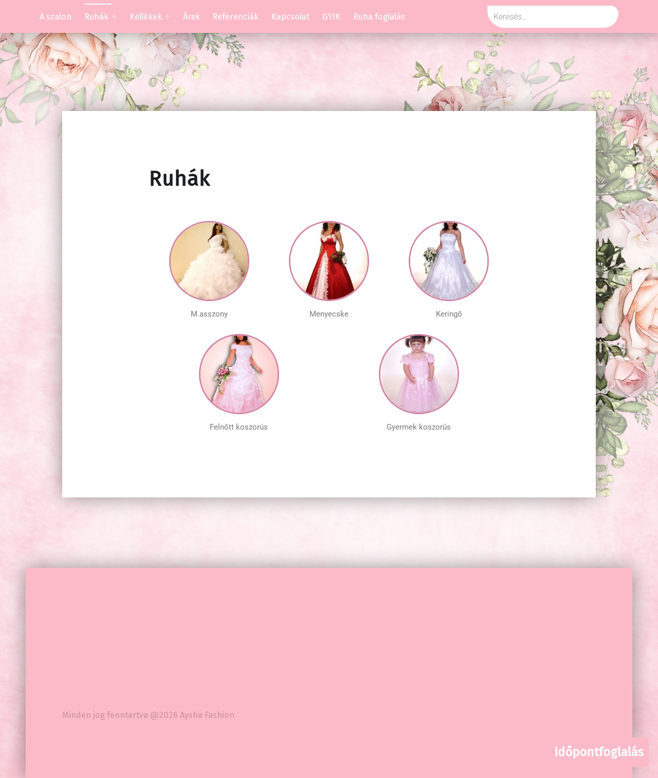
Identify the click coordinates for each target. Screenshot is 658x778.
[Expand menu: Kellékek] (167, 16)
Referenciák (235, 17)
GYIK (331, 17)
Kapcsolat (290, 17)
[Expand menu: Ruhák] (114, 16)
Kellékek (146, 17)
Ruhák (96, 17)
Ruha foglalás (379, 17)
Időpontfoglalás (599, 752)
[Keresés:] (552, 17)
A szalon (55, 17)
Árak (191, 17)
